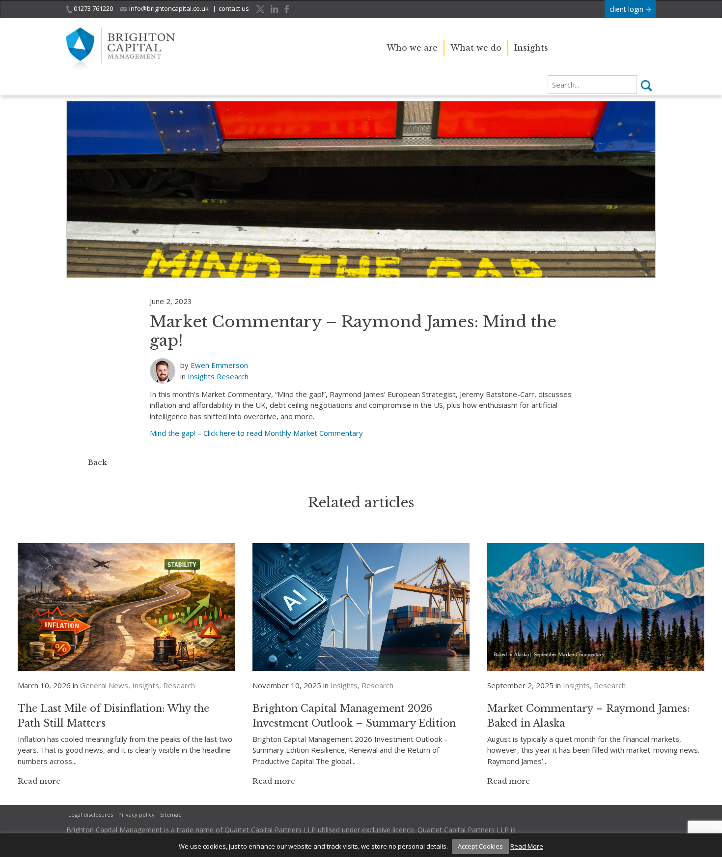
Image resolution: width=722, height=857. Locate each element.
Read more (39, 781)
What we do (475, 48)
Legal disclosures (90, 814)
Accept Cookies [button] (480, 846)
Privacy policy (136, 814)
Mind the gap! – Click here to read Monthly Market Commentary (256, 433)
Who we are (412, 48)
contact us (234, 8)
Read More (526, 846)
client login (627, 9)
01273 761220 (93, 8)
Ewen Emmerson (219, 365)
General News (104, 685)
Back (97, 462)
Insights (531, 48)
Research (233, 376)
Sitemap (171, 814)
